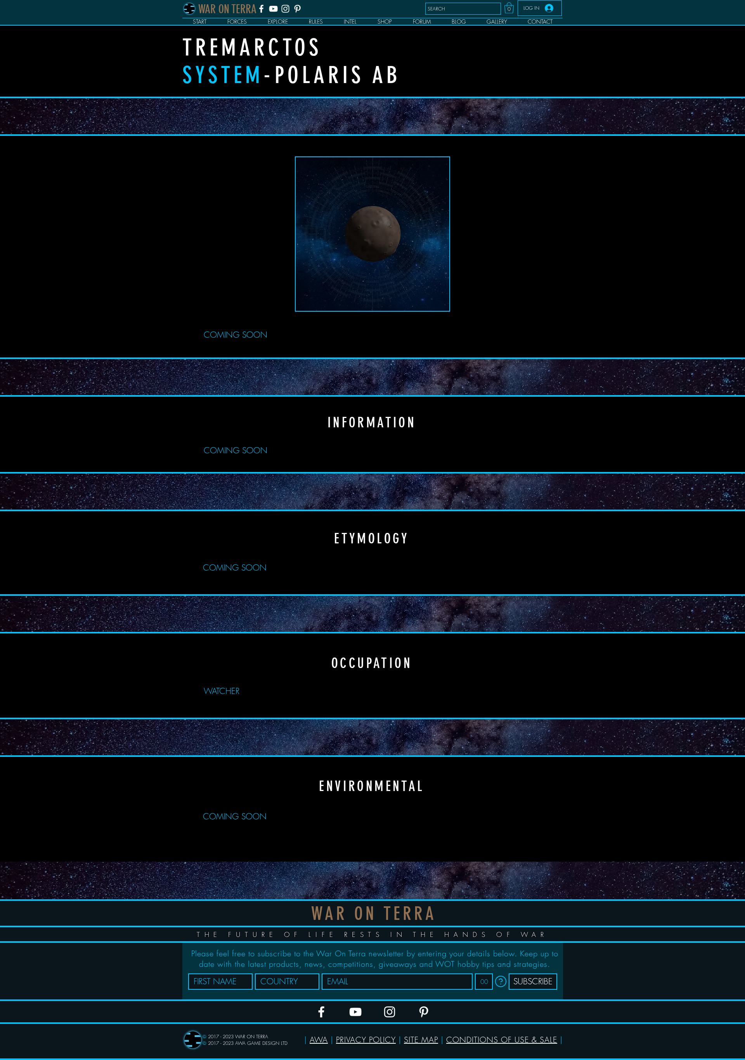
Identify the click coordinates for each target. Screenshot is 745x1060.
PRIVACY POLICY (366, 1039)
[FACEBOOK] (261, 8)
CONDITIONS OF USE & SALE (501, 1039)
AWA (319, 1039)
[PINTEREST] (297, 8)
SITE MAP (421, 1039)
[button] (509, 8)
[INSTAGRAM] (285, 8)
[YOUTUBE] (273, 8)
